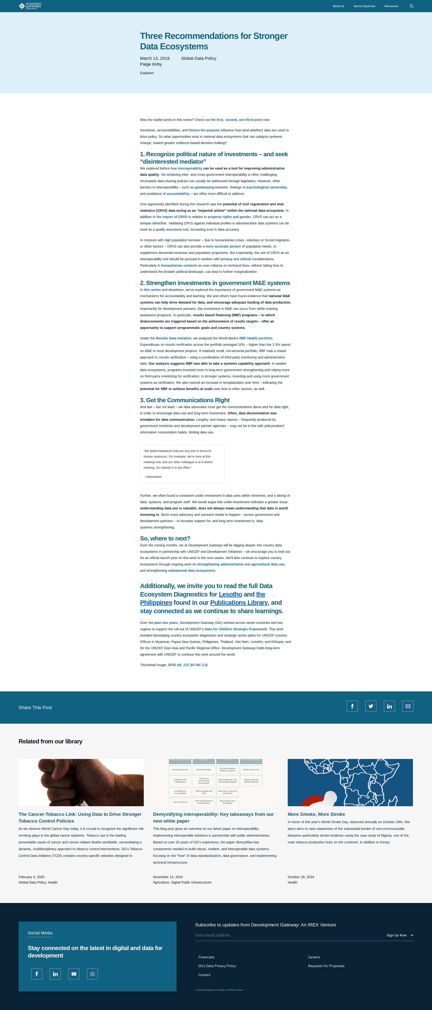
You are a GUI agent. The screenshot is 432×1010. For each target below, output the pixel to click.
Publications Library (239, 602)
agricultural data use (268, 564)
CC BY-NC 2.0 (196, 665)
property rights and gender (229, 217)
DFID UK (175, 665)
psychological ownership (266, 187)
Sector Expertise (364, 6)
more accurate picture (223, 246)
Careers (314, 957)
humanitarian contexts (179, 265)
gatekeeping (204, 187)
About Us (338, 6)
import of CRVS (174, 217)
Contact (204, 975)
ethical (245, 259)
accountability (178, 194)
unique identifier (153, 223)
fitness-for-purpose (204, 130)
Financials (206, 957)
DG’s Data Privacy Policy (217, 966)
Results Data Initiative (173, 338)
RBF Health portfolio (255, 338)
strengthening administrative (220, 564)
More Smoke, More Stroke (316, 814)
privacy (227, 259)
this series (152, 290)
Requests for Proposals (326, 966)
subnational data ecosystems (191, 570)
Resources (391, 6)
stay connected (162, 611)
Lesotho (230, 594)
